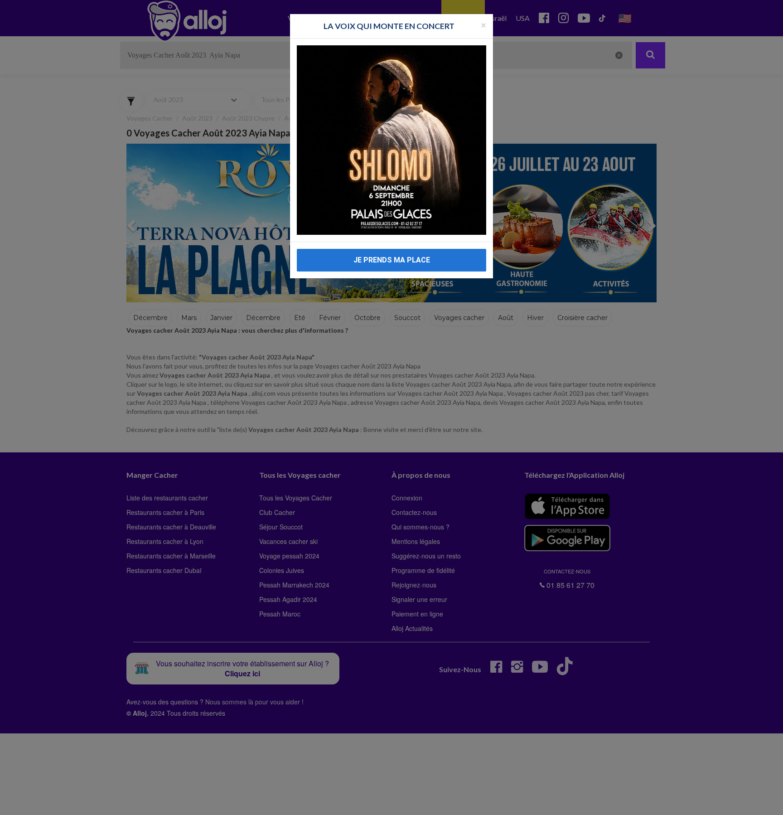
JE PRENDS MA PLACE (391, 260)
